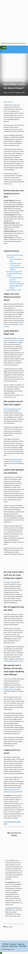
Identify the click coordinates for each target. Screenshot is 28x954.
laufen (10, 926)
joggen (7, 926)
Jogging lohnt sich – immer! (14, 289)
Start (5, 101)
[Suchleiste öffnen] (1, 51)
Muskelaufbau (16, 459)
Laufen (23, 92)
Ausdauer (18, 92)
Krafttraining (18, 461)
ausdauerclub (11, 908)
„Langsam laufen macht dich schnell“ (13, 661)
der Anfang (13, 582)
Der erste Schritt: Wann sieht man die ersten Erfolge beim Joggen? (14, 273)
